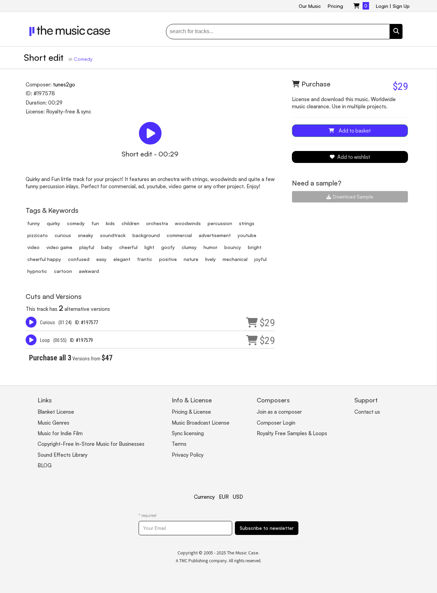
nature (191, 259)
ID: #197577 (86, 322)
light (149, 247)
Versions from (71, 358)
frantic (144, 259)
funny (33, 223)
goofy (168, 247)
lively (210, 259)
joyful (260, 259)
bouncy (232, 247)
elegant (121, 259)
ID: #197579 (81, 340)
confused (78, 259)
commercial (179, 235)
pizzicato (37, 235)
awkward (89, 271)
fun (95, 223)
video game (59, 247)
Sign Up (401, 6)
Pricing (335, 6)
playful (86, 247)
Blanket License (56, 412)
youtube (247, 235)
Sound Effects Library (62, 455)
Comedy (83, 59)
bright (255, 247)
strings (246, 223)
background (146, 235)
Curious (47, 322)
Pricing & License (191, 412)
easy (101, 259)
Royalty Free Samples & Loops (292, 433)
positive (168, 259)
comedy (76, 223)
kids (110, 223)
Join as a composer (279, 412)
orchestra (157, 223)
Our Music (310, 6)
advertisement (215, 235)
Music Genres (53, 422)
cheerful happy (44, 259)
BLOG (45, 465)
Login (382, 6)
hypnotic (37, 271)
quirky (53, 223)
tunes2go (64, 84)
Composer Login (276, 422)
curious (63, 235)
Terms (179, 444)
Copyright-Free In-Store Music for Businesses (91, 444)
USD (238, 496)
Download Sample (353, 196)
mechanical (235, 259)
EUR (224, 496)
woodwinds (188, 223)
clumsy (189, 247)
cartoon (63, 271)
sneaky (85, 235)
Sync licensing (188, 433)
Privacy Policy (187, 455)
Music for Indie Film (60, 433)
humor (210, 247)
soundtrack (113, 235)
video (33, 247)
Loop (45, 340)
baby (106, 247)
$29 (267, 323)
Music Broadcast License (200, 422)
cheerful (128, 247)
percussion (220, 223)
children (130, 223)
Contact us (367, 412)
